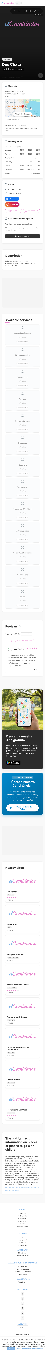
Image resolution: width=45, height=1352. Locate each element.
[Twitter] (22, 1299)
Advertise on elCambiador (22, 1272)
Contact (22, 1224)
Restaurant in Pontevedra (30, 1188)
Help (22, 1237)
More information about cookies (30, 1349)
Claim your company (22, 1269)
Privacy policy (22, 1218)
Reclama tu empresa (22, 236)
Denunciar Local (33, 211)
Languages (22, 1324)
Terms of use (22, 1221)
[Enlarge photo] (39, 11)
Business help (22, 1274)
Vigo (17, 3)
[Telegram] (22, 1313)
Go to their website (14, 193)
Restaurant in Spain (12, 1190)
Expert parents (22, 1240)
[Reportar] (36, 670)
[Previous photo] (13, 11)
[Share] (40, 75)
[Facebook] (22, 1294)
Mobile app (22, 1242)
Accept (11, 1349)
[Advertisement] (22, 289)
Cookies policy (23, 1216)
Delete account (22, 1226)
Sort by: (17, 634)
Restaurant (7, 59)
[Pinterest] (22, 1308)
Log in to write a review (23, 641)
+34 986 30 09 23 (14, 189)
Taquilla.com (22, 1282)
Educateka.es (22, 1253)
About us (22, 1213)
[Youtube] (22, 1318)
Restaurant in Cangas (12, 1188)
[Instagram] (22, 1303)
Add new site (22, 1245)
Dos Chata (38, 15)
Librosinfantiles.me (22, 1255)
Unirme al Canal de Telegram (24, 808)
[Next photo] (25, 11)
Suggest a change (13, 211)
